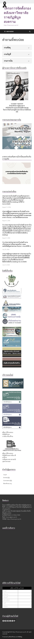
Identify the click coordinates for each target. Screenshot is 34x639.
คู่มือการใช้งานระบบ (7, 432)
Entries (6, 477)
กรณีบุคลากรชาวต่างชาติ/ (9, 459)
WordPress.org (7, 483)
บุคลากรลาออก (6, 461)
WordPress (12, 636)
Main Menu (10, 31)
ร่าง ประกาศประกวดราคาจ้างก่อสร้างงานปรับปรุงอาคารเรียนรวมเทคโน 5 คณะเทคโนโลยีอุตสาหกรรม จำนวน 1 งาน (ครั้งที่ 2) (16, 244)
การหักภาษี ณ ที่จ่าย (7, 436)
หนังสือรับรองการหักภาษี (9, 455)
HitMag (20, 636)
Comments (7, 480)
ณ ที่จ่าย (4, 457)
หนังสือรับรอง (6, 434)
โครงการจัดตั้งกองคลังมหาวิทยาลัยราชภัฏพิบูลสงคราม (17, 15)
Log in (5, 474)
